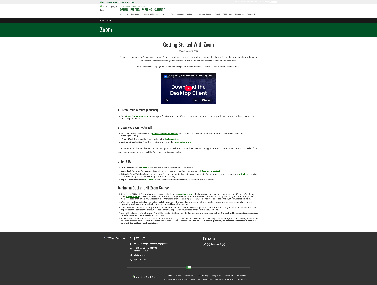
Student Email (189, 276)
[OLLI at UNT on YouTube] (212, 244)
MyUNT (169, 276)
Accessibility (241, 276)
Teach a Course (177, 14)
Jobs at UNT (229, 276)
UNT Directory (203, 276)
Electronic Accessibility (225, 279)
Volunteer (191, 14)
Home (102, 20)
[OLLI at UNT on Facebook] (204, 244)
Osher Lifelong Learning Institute (142, 9)
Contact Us (251, 14)
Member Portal (204, 14)
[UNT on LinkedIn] (219, 244)
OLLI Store (227, 14)
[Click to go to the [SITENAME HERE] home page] (109, 8)
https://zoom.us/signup (137, 116)
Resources (239, 14)
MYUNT (237, 2)
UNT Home (244, 279)
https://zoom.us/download (165, 133)
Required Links (236, 279)
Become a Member (150, 14)
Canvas (178, 276)
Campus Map (216, 276)
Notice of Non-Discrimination (205, 279)
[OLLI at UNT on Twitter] (208, 244)
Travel (217, 14)
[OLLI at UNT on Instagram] (216, 244)
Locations (135, 14)
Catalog (165, 14)
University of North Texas (126, 2)
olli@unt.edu (132, 196)
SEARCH (274, 2)
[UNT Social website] (223, 244)
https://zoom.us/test (210, 170)
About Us (124, 14)
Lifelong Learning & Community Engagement (132, 7)
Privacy (216, 279)
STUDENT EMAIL (252, 2)
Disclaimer (193, 279)
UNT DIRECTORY (264, 2)
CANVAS (243, 2)
